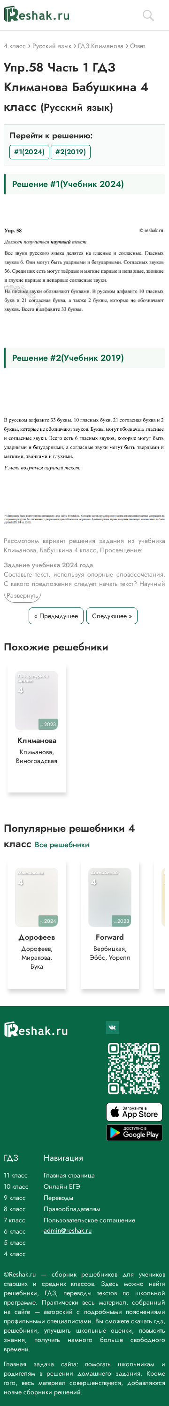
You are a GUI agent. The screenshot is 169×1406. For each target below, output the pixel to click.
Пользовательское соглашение (89, 1220)
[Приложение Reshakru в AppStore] (134, 1118)
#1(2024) (29, 152)
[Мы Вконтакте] (112, 1027)
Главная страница (69, 1175)
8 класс (15, 1208)
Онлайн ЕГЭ (62, 1186)
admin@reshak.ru (68, 1230)
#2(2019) (70, 152)
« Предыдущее (56, 616)
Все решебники (62, 844)
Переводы (58, 1197)
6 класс (15, 1231)
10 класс (16, 1186)
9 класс (15, 1197)
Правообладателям (72, 1208)
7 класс (14, 1220)
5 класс (15, 1242)
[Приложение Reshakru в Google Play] (134, 1138)
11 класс (16, 1175)
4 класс (15, 1253)
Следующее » (112, 616)
